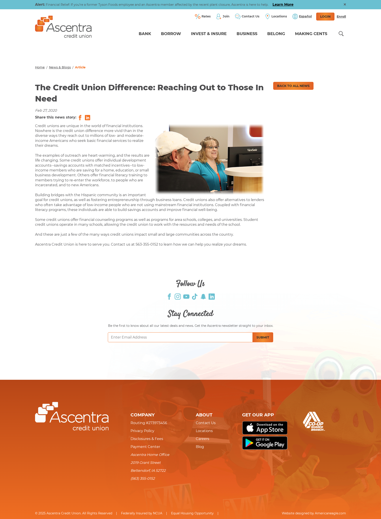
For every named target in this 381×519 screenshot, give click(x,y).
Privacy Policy (142, 431)
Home (40, 67)
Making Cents (311, 33)
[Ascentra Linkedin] (212, 296)
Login (325, 17)
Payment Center (145, 447)
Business (247, 33)
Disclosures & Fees (147, 439)
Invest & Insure (209, 33)
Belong (276, 33)
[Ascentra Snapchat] (203, 296)
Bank (145, 33)
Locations (204, 431)
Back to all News (293, 86)
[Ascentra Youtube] (186, 296)
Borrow (171, 33)
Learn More (283, 4)
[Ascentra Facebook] (169, 296)
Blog (200, 447)
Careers (202, 439)
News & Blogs (60, 67)
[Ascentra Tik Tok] (195, 296)
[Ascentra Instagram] (178, 296)
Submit (262, 337)
